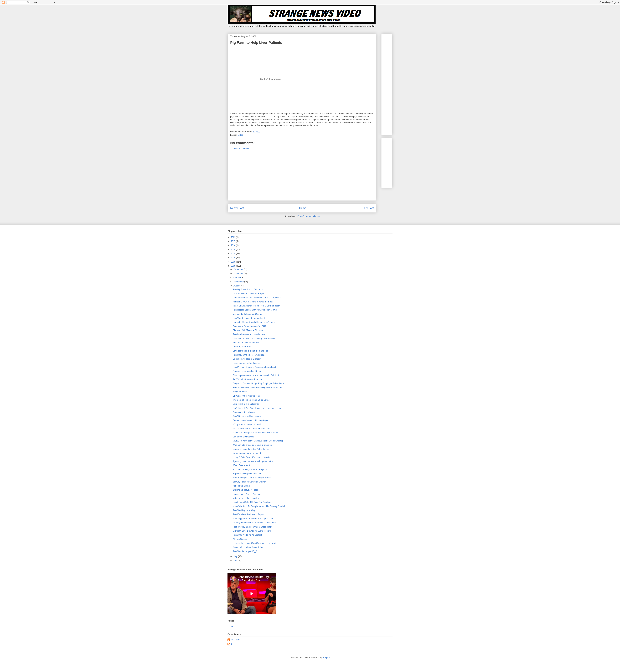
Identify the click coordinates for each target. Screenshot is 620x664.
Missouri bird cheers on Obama (247, 314)
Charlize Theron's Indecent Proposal (249, 293)
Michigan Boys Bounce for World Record (252, 531)
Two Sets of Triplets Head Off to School (251, 400)
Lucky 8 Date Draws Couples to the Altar (252, 457)
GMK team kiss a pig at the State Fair (250, 351)
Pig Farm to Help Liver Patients (247, 473)
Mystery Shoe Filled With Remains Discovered (254, 522)
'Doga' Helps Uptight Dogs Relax (248, 547)
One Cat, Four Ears (242, 346)
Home (302, 208)
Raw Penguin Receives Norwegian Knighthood (254, 367)
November (238, 273)
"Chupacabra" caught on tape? (247, 424)
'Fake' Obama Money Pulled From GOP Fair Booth (256, 306)
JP (232, 644)
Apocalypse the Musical (244, 412)
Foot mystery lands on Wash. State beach (252, 527)
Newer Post (237, 208)
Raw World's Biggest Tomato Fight (249, 318)
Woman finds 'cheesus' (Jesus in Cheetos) (252, 445)
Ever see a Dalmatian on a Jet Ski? (249, 326)
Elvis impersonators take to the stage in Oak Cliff (256, 375)
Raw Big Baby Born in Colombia (248, 289)
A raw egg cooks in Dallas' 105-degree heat (253, 518)
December (238, 269)
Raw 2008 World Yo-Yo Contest (247, 535)
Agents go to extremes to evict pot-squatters (253, 461)
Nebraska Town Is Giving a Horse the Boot (253, 302)
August (237, 286)
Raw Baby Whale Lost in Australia (248, 355)
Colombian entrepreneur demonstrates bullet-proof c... (258, 297)
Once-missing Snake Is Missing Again (250, 420)
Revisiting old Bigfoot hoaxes (246, 363)
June (236, 560)
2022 (233, 237)
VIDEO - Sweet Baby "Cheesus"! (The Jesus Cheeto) (258, 441)
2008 (233, 266)
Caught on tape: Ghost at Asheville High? (252, 449)
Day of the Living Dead (243, 437)
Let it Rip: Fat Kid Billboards (246, 404)
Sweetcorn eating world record (247, 453)
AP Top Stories (240, 539)
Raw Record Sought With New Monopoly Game (255, 310)
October (237, 277)
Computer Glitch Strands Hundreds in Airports (254, 322)
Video (240, 135)
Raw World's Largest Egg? (245, 551)
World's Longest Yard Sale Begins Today (252, 477)
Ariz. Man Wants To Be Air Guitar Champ (252, 428)
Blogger (326, 657)
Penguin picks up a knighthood (247, 371)
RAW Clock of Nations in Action (247, 379)
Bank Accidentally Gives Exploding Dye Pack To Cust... (259, 387)
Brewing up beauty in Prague (246, 490)
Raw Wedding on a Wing (244, 510)
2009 (233, 262)
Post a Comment (242, 148)
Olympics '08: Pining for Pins (246, 396)
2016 (233, 245)
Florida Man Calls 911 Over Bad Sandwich (252, 502)
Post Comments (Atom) (308, 216)
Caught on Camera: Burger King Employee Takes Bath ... (259, 383)
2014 (233, 253)
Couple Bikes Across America (246, 494)
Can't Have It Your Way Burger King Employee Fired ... (258, 408)
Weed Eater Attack (241, 465)
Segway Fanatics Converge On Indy (249, 482)
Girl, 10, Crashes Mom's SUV (246, 342)
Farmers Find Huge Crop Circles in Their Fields (255, 543)
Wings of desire (240, 391)
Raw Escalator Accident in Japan (248, 514)
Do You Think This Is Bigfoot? (247, 359)
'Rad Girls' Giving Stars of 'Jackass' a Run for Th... (256, 432)
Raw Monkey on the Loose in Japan (249, 334)
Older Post (368, 208)
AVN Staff (235, 639)
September (238, 281)
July (235, 556)
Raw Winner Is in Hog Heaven (247, 416)
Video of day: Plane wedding (246, 498)
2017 (233, 241)
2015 (233, 249)
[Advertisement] (302, 178)
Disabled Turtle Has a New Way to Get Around (254, 338)
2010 (233, 257)
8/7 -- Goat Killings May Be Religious (250, 469)
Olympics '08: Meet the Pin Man (248, 330)
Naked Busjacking (241, 486)
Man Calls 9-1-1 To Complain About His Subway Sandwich (260, 506)
